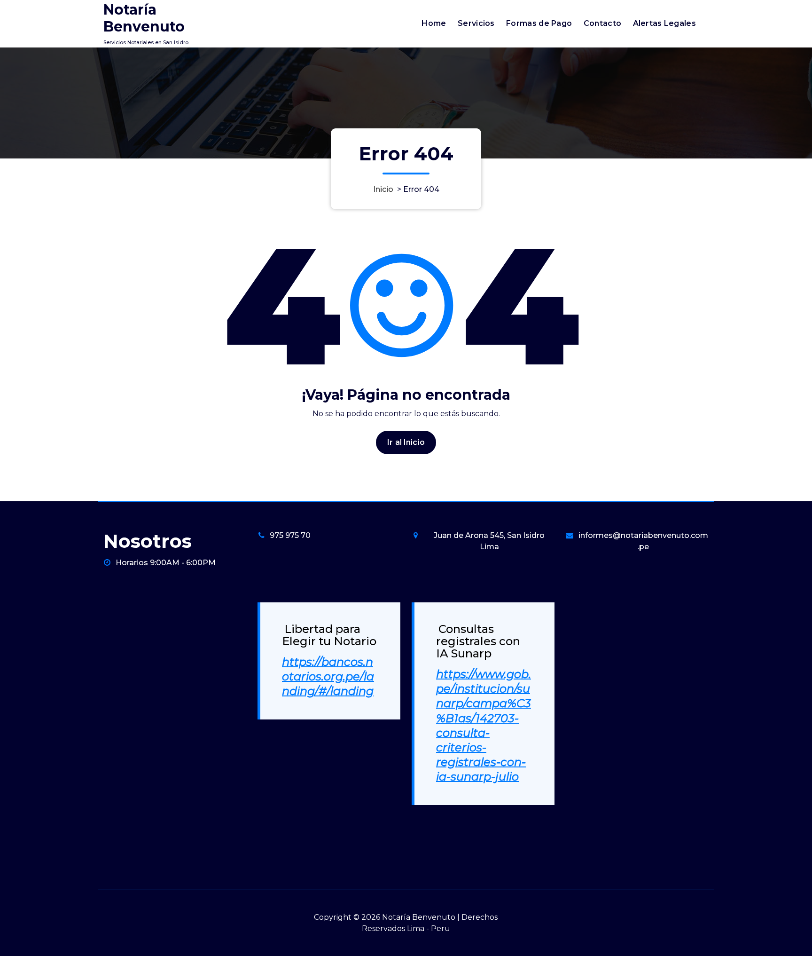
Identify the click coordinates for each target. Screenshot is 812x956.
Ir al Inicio (406, 442)
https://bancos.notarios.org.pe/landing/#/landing (328, 676)
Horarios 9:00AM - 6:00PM (166, 562)
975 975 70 (290, 535)
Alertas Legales (664, 23)
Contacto (602, 23)
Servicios (476, 23)
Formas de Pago (539, 23)
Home (434, 23)
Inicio (383, 189)
